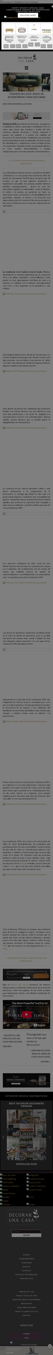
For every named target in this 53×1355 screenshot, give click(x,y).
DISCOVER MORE (28, 15)
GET (6, 47)
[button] (50, 39)
